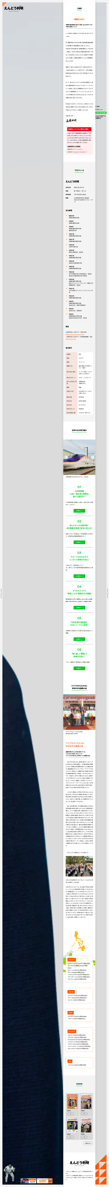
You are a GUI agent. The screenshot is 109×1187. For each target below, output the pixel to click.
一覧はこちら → (88, 1143)
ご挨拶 (97, 106)
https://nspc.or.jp (71, 339)
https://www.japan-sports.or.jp (75, 334)
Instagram (76, 152)
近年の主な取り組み (101, 112)
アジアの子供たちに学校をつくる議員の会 (101, 117)
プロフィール (99, 109)
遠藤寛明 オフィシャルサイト (75, 149)
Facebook (82, 152)
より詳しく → (79, 511)
